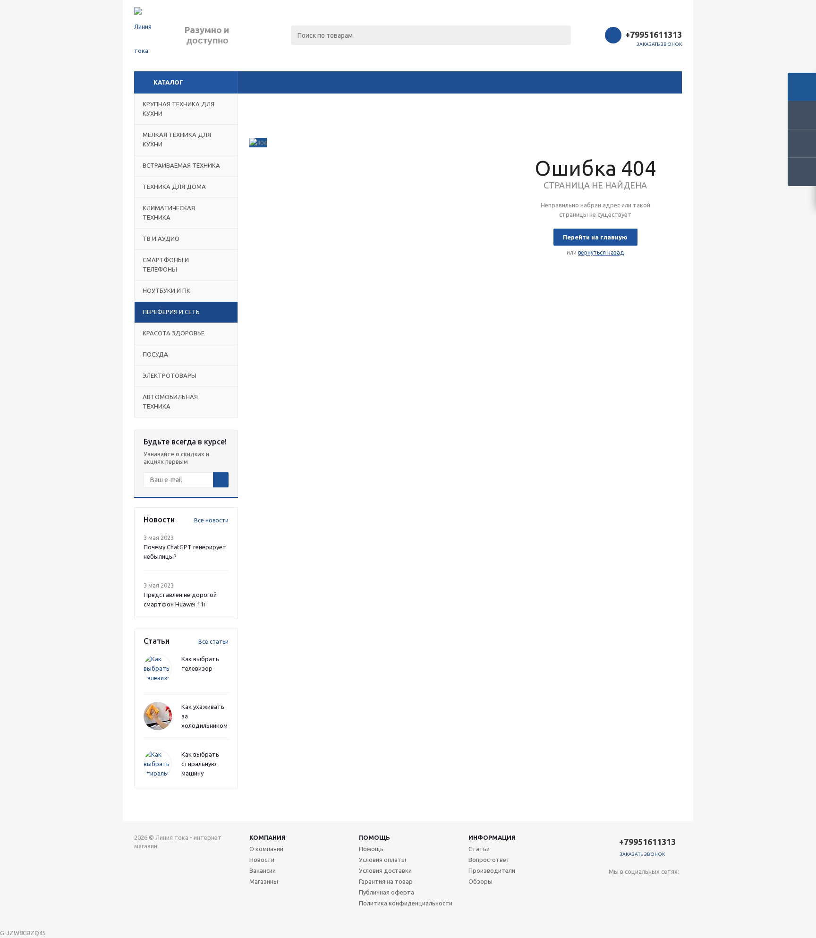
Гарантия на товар (386, 881)
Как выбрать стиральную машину (200, 763)
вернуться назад (601, 252)
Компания (267, 837)
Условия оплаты (382, 859)
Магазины (263, 881)
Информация (492, 837)
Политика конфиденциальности (405, 903)
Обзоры (480, 881)
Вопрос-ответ (489, 859)
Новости (261, 859)
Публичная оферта (386, 892)
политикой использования (672, 885)
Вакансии (262, 870)
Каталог (168, 82)
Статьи (479, 848)
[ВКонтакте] (616, 887)
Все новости (211, 520)
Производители (491, 870)
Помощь (374, 837)
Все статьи (213, 642)
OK (662, 913)
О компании (266, 848)
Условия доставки (385, 870)
